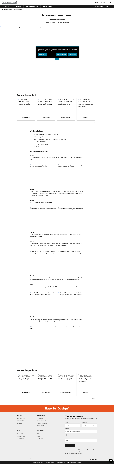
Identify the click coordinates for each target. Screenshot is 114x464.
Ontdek (18, 6)
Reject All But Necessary (61, 54)
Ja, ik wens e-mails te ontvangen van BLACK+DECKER (78, 434)
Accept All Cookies (72, 54)
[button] (57, 58)
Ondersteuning (47, 6)
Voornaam (67, 422)
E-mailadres (67, 428)
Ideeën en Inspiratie (8, 9)
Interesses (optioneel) (69, 437)
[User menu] (111, 6)
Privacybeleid (93, 449)
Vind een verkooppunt (99, 6)
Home (2, 9)
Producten (6, 6)
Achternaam (84, 422)
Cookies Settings (42, 54)
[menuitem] (6, 6)
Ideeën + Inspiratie (31, 6)
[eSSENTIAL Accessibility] (96, 2)
